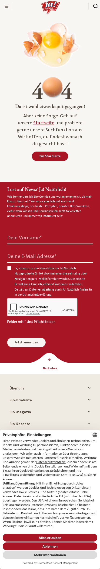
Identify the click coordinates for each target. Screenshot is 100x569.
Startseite (43, 122)
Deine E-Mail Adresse (31, 256)
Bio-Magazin (20, 412)
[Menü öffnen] (6, 6)
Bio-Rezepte (20, 424)
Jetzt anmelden (26, 342)
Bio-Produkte (21, 400)
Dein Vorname (24, 237)
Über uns (17, 388)
